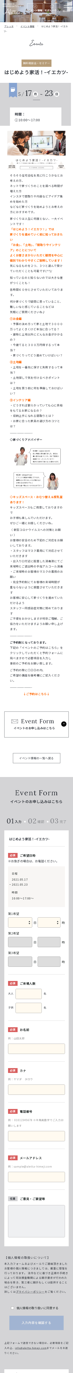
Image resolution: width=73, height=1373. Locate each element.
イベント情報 (27, 26)
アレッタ (8, 26)
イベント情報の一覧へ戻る (36, 758)
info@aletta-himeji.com (31, 1348)
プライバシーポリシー (30, 1292)
